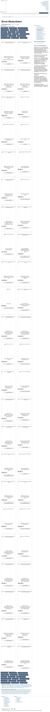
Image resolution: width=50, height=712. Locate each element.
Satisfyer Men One (21, 692)
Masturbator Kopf (39, 34)
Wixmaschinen (26, 693)
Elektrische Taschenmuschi (41, 33)
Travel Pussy (6, 703)
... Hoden (47, 8)
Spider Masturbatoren (13, 687)
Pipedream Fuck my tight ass (14, 691)
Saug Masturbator (7, 702)
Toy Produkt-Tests (19, 702)
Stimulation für (46, 6)
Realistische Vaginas (14, 692)
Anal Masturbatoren (45, 1)
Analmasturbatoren (42, 71)
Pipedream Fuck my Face (5, 691)
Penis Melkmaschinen (45, 4)
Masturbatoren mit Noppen (25, 684)
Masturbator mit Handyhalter (41, 35)
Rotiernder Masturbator (5, 685)
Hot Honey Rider (8, 690)
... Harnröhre (46, 7)
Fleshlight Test (18, 699)
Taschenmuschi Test (19, 701)
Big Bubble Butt (24, 689)
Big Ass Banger (19, 689)
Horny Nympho (4, 690)
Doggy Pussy (6, 697)
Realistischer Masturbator (40, 37)
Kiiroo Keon (18, 690)
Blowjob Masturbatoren (45, 3)
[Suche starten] (43, 13)
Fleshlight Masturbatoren (24, 685)
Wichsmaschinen (20, 693)
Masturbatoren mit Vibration (16, 684)
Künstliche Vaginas (7, 699)
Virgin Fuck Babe (15, 693)
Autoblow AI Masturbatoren (25, 686)
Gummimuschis (29, 689)
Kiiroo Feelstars (14, 690)
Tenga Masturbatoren (10, 686)
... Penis (47, 10)
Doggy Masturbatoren (40, 30)
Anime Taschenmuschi (13, 28)
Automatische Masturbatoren (44, 2)
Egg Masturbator (39, 31)
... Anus (47, 9)
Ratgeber (17, 700)
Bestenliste (18, 698)
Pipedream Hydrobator (22, 691)
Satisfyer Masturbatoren (5, 687)
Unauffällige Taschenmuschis (8, 693)
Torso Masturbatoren (45, 5)
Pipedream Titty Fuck (8, 692)
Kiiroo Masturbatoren (17, 686)
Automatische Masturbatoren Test (19, 697)
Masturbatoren (37, 25)
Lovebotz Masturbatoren (20, 687)
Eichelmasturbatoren (40, 32)
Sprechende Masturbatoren (41, 38)
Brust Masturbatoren (40, 29)
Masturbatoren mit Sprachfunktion (14, 685)
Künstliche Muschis (23, 690)
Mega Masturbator (39, 36)
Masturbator (40, 47)
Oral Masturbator (6, 700)
